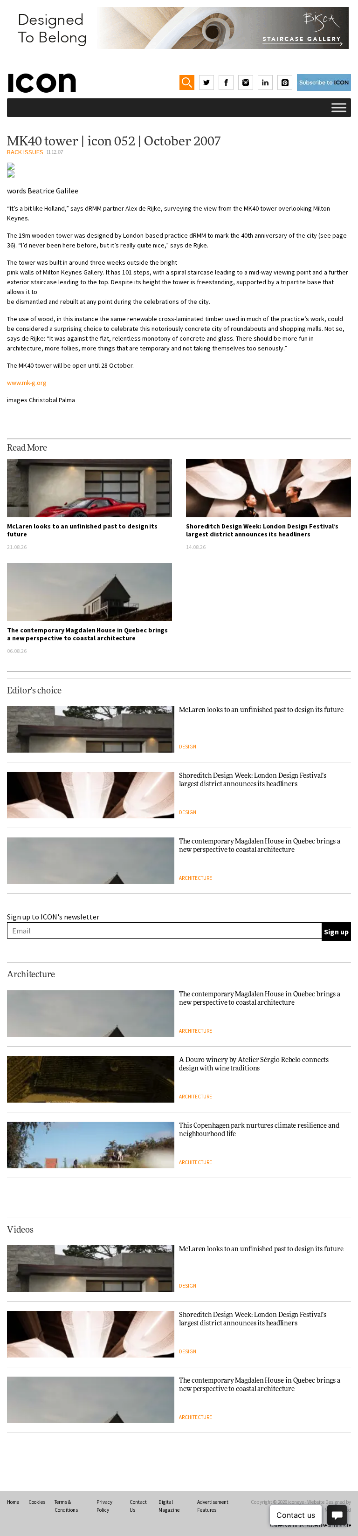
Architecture (195, 878)
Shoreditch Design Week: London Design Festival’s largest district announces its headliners (262, 530)
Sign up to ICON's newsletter (53, 916)
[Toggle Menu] (338, 107)
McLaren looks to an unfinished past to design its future (82, 530)
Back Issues (25, 152)
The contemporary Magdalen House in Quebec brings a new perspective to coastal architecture (87, 634)
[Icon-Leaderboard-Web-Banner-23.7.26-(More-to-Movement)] (179, 28)
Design (187, 746)
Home (13, 1502)
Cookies (36, 1502)
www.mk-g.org (27, 382)
